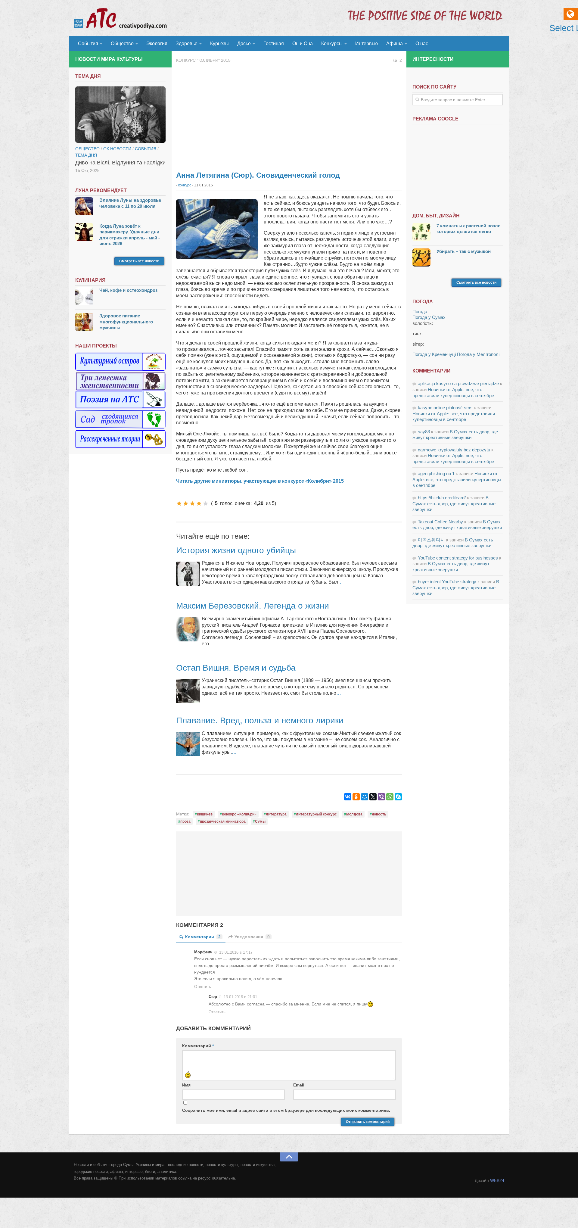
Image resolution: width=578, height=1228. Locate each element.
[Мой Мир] (364, 796)
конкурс (184, 185)
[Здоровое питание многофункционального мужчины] (84, 322)
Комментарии (203, 936)
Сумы (260, 821)
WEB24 (497, 1180)
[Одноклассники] (356, 796)
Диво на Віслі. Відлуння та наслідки (120, 163)
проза (185, 821)
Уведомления (252, 936)
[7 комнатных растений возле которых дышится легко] (421, 232)
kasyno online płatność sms (445, 407)
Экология (156, 43)
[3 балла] (192, 503)
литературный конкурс (316, 814)
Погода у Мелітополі (478, 354)
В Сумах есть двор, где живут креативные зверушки (454, 503)
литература (276, 814)
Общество (122, 43)
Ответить (202, 986)
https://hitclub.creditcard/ (442, 497)
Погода (419, 311)
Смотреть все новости (139, 261)
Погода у (429, 317)
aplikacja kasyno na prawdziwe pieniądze (458, 383)
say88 (424, 431)
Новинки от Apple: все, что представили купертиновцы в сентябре (456, 479)
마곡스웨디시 (431, 539)
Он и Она (302, 43)
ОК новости (117, 148)
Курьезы (219, 43)
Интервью (366, 43)
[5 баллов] (206, 503)
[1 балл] (179, 503)
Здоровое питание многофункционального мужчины (126, 321)
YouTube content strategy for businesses (458, 557)
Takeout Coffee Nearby (440, 521)
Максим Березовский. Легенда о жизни (252, 605)
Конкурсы (332, 43)
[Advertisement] (289, 117)
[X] (373, 796)
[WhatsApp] (389, 796)
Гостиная (273, 43)
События (88, 43)
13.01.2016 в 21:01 (240, 997)
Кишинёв (205, 814)
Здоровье (186, 43)
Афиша (394, 43)
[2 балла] (186, 503)
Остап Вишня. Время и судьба (236, 667)
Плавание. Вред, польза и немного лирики (259, 720)
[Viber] (381, 796)
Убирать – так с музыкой (464, 251)
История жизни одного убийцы (236, 550)
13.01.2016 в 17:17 (236, 952)
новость (379, 814)
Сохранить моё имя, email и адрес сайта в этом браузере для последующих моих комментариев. (286, 1110)
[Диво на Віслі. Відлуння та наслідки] (120, 114)
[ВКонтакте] (347, 796)
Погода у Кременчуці (434, 354)
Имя (186, 1085)
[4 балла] (199, 503)
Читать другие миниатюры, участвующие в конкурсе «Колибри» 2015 (260, 481)
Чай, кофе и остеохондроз (128, 290)
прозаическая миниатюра (223, 821)
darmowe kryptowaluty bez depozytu (454, 449)
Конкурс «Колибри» (239, 814)
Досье (244, 43)
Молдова (354, 814)
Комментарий (198, 1045)
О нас (421, 43)
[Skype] (398, 796)
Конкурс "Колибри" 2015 (203, 60)
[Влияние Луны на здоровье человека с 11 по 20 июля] (84, 207)
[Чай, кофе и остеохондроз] (84, 297)
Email (298, 1085)
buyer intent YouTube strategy (447, 581)
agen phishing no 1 (436, 473)
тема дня (86, 155)
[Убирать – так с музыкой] (421, 258)
